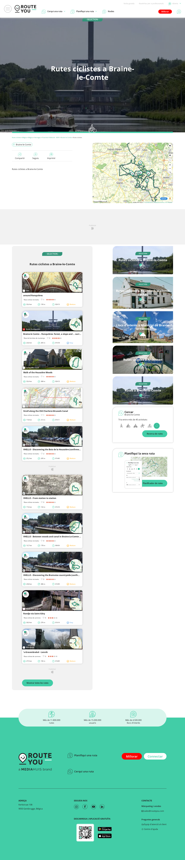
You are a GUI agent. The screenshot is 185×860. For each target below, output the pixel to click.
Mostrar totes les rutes (37, 683)
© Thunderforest (148, 202)
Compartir (20, 158)
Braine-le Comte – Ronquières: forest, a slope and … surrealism (54, 334)
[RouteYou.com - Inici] (25, 9)
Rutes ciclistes (16, 137)
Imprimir (51, 158)
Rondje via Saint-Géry (34, 613)
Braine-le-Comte (66, 137)
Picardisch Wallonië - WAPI (51, 137)
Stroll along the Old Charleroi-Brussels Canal (45, 411)
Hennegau (37, 137)
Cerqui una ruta (84, 771)
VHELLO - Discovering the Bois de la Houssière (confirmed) (52, 449)
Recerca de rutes (155, 433)
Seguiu (35, 158)
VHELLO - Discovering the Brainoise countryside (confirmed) (53, 575)
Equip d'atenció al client (154, 824)
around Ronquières (33, 295)
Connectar (155, 756)
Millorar (165, 11)
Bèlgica (24, 137)
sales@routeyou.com (153, 811)
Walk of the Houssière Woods (37, 372)
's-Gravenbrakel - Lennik (35, 652)
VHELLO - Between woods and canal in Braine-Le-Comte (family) (55, 536)
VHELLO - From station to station (39, 498)
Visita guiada (129, 3)
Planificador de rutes (153, 483)
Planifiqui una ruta (85, 755)
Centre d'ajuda (150, 829)
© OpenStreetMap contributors (163, 202)
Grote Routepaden (11, 130)
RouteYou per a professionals (151, 3)
